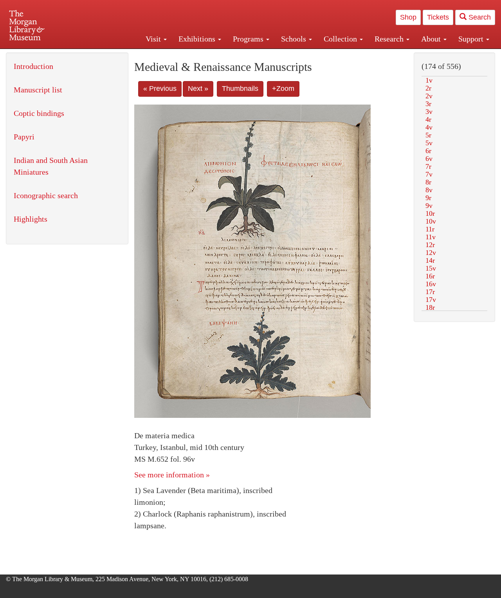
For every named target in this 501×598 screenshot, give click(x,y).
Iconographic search (46, 195)
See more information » (172, 474)
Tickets (438, 17)
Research (390, 38)
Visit (154, 38)
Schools (294, 38)
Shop (408, 17)
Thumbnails (240, 88)
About (432, 38)
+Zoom (283, 88)
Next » (198, 88)
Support (471, 38)
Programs (249, 38)
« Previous (160, 88)
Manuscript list (38, 89)
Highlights (30, 219)
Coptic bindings (39, 113)
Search (479, 17)
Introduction (33, 66)
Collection (341, 38)
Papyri (24, 136)
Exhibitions (197, 38)
